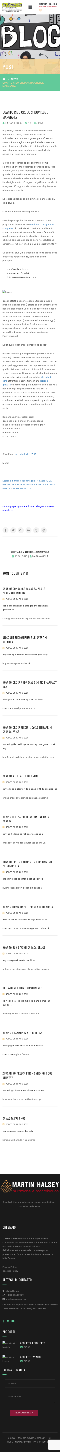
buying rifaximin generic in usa (22, 1033)
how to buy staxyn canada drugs (24, 948)
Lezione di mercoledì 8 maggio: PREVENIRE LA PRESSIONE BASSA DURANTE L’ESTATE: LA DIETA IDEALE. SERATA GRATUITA (28, 485)
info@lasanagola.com (16, 1299)
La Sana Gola (14, 123)
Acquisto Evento (30, 1357)
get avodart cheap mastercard (22, 988)
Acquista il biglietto (32, 1343)
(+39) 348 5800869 (15, 1295)
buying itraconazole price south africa (28, 907)
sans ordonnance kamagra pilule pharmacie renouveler (23, 591)
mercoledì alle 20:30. (26, 454)
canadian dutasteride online (20, 776)
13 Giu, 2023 (21, 556)
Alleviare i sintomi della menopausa (30, 551)
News (14, 79)
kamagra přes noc (14, 1118)
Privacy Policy (9, 1267)
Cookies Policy (10, 1271)
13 (29, 123)
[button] (30, 7)
